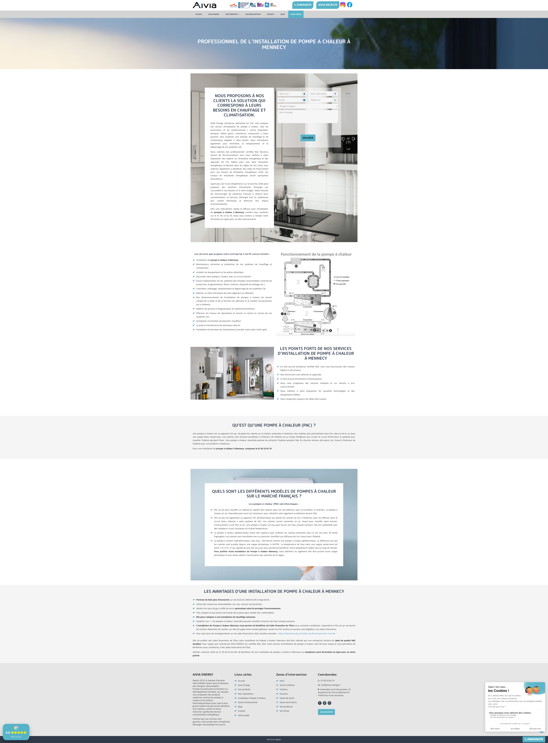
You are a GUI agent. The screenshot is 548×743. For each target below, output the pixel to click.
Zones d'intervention (248, 702)
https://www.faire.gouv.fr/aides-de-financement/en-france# (306, 633)
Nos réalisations (253, 14)
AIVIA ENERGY (213, 14)
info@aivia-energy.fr (331, 685)
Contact (270, 14)
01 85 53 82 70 (327, 680)
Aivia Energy (244, 685)
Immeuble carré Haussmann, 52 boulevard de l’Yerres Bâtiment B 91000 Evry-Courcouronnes (334, 692)
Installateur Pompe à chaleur (252, 698)
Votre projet (295, 14)
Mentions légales (274, 739)
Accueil (199, 14)
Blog (283, 14)
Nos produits (232, 14)
